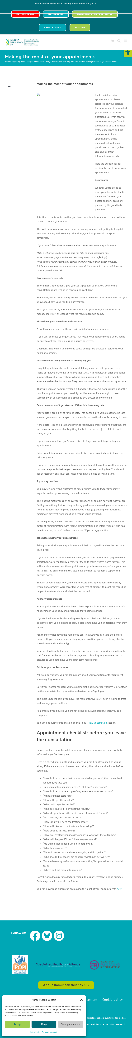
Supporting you (18, 61)
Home (7, 61)
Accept (17, 1024)
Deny (44, 1024)
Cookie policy (112, 999)
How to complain (97, 722)
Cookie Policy (34, 1032)
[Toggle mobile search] (119, 40)
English (80, 27)
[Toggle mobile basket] (112, 40)
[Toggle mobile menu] (125, 40)
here (119, 888)
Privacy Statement (49, 1032)
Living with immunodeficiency (38, 61)
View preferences (70, 1024)
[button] (128, 52)
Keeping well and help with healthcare (68, 61)
